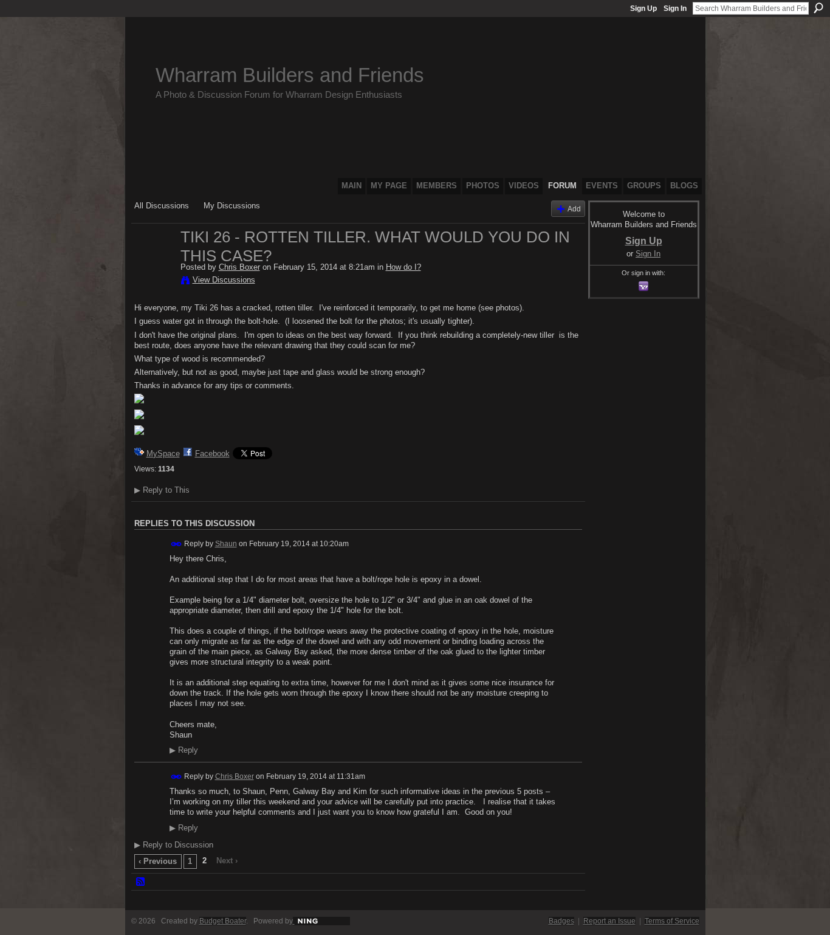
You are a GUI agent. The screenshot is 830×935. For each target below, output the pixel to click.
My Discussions (232, 205)
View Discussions (224, 279)
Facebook (212, 453)
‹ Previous (158, 861)
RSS (140, 882)
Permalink (176, 544)
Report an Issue (609, 921)
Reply (184, 750)
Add (574, 209)
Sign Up (643, 8)
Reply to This (162, 490)
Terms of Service (672, 921)
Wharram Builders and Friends (290, 75)
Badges (561, 921)
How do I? (403, 267)
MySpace (163, 453)
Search (818, 7)
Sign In (675, 8)
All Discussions (161, 205)
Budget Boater (222, 921)
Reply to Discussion (173, 844)
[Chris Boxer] (153, 262)
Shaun (226, 543)
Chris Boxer (239, 267)
